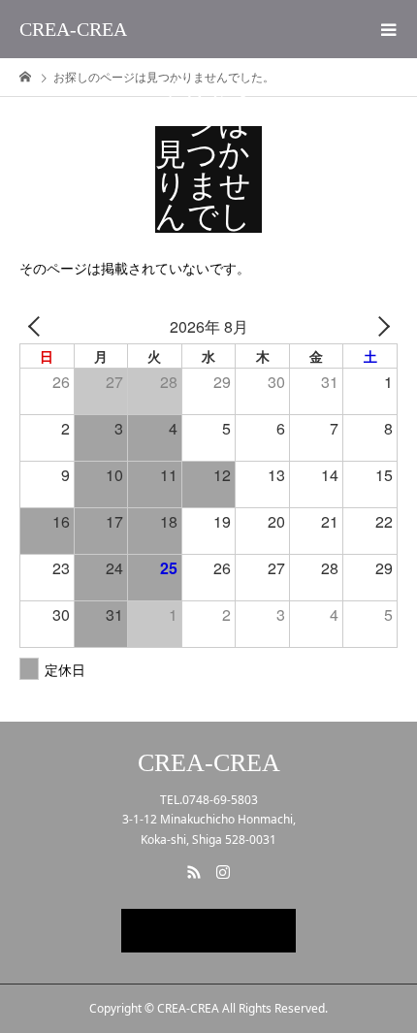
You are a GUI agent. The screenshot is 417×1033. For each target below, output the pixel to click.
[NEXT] (379, 326)
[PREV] (37, 326)
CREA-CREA (73, 29)
